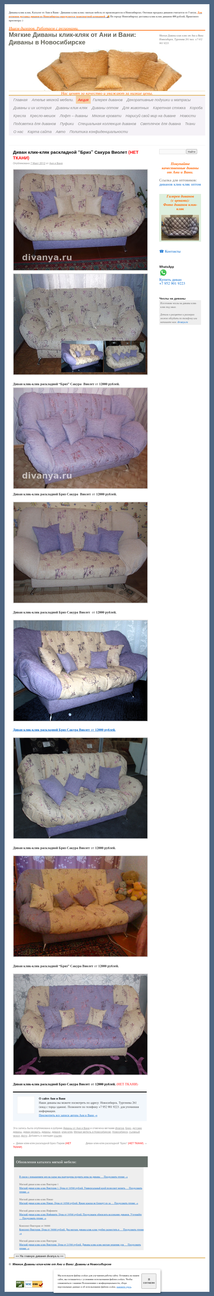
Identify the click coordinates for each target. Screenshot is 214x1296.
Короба (196, 107)
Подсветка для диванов (34, 123)
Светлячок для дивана (160, 123)
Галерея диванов (107, 99)
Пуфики (67, 123)
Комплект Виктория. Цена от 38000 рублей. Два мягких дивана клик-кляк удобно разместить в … (71, 1229)
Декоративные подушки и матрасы (159, 99)
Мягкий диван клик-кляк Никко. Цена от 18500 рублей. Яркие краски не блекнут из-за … (66, 1203)
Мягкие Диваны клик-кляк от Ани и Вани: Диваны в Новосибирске (72, 38)
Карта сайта (40, 131)
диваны (46, 1131)
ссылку (58, 1135)
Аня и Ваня (56, 163)
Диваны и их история (32, 107)
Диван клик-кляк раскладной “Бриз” (116, 1143)
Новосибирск (120, 1131)
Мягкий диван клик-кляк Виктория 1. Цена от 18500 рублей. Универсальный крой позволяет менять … (74, 1188)
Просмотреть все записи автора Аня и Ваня (68, 1115)
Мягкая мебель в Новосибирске (92, 1131)
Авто (60, 131)
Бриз (128, 1128)
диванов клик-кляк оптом (180, 184)
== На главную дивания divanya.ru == (40, 1256)
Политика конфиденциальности (99, 131)
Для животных (135, 107)
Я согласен (149, 1281)
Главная (20, 99)
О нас (18, 131)
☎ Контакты (170, 251)
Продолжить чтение (116, 1176)
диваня (56, 1131)
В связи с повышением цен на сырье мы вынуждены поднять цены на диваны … (61, 1176)
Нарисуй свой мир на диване (151, 115)
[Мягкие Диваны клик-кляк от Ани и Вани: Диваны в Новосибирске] (107, 61)
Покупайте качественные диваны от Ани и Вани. (180, 168)
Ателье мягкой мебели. (53, 99)
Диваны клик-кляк (72, 107)
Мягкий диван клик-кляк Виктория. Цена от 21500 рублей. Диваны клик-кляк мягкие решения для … (73, 1244)
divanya (119, 1128)
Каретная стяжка (169, 107)
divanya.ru (182, 322)
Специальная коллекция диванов (107, 123)
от (64, 729)
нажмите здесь (124, 1286)
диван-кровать (31, 1131)
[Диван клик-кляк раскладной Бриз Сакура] (80, 374)
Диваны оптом (105, 107)
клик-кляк (67, 1131)
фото (24, 1135)
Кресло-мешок (43, 115)
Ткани (190, 123)
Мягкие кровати (106, 115)
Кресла (19, 115)
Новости (188, 115)
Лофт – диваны (74, 115)
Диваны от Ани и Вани (76, 1128)
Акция (83, 99)
